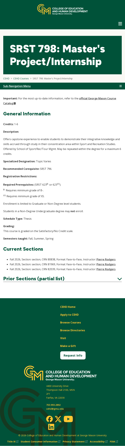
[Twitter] (58, 419)
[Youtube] (68, 419)
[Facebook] (49, 419)
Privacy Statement (75, 442)
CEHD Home (68, 307)
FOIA (114, 442)
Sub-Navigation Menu (17, 86)
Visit (63, 338)
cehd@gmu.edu (55, 408)
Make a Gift (68, 346)
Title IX (12, 442)
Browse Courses (70, 322)
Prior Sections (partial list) (62, 279)
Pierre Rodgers (106, 259)
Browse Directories (72, 330)
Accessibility (99, 442)
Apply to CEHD (69, 314)
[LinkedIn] (51, 426)
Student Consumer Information (40, 442)
